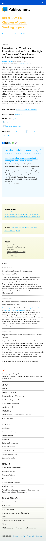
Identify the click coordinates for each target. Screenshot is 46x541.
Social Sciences (12, 256)
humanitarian (8, 214)
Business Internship (9, 458)
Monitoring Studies (9, 479)
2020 (6, 230)
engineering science (32, 212)
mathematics (8, 216)
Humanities (10, 249)
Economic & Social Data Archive (13, 520)
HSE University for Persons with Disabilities (17, 415)
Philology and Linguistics (23, 109)
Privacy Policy (31, 536)
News (4, 263)
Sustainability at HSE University (13, 396)
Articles (18, 18)
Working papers (13, 27)
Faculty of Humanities (33, 308)
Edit (43, 539)
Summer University (8, 447)
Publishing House (8, 509)
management (33, 214)
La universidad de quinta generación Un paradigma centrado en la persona (21, 159)
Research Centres (8, 471)
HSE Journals (6, 505)
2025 (20, 228)
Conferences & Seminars (11, 482)
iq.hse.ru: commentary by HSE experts (15, 513)
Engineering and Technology (16, 247)
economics (21, 212)
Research (6, 464)
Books (6, 18)
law (27, 214)
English (14, 119)
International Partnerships (11, 403)
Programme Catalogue (10, 432)
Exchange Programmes (10, 443)
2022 (31, 228)
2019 (10, 230)
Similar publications (17, 150)
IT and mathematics (19, 214)
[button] (5, 154)
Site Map (39, 536)
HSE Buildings (6, 411)
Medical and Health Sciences (16, 251)
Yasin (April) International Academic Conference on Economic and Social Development (20, 491)
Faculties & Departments (11, 400)
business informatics (10, 212)
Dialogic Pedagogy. (7, 61)
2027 (12, 228)
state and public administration (30, 216)
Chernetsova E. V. (23, 64)
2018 (13, 230)
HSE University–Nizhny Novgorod (14, 310)
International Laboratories (11, 468)
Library (4, 517)
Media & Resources (11, 498)
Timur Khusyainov (7, 308)
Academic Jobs (7, 486)
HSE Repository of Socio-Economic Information (19, 528)
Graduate (5, 439)
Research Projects (8, 475)
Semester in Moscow (9, 454)
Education (34, 109)
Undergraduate (7, 436)
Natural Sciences (12, 254)
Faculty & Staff (7, 407)
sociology (16, 216)
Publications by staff (9, 502)
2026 (16, 228)
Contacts (15, 536)
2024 (24, 228)
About (5, 385)
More (18, 230)
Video (4, 524)
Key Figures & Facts (9, 392)
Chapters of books (14, 22)
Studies (6, 424)
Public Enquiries (7, 418)
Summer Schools (8, 450)
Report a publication (8, 34)
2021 (35, 228)
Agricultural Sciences (13, 245)
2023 (28, 228)
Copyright (22, 536)
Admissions (6, 428)
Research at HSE (20, 34)
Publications (19, 9)
